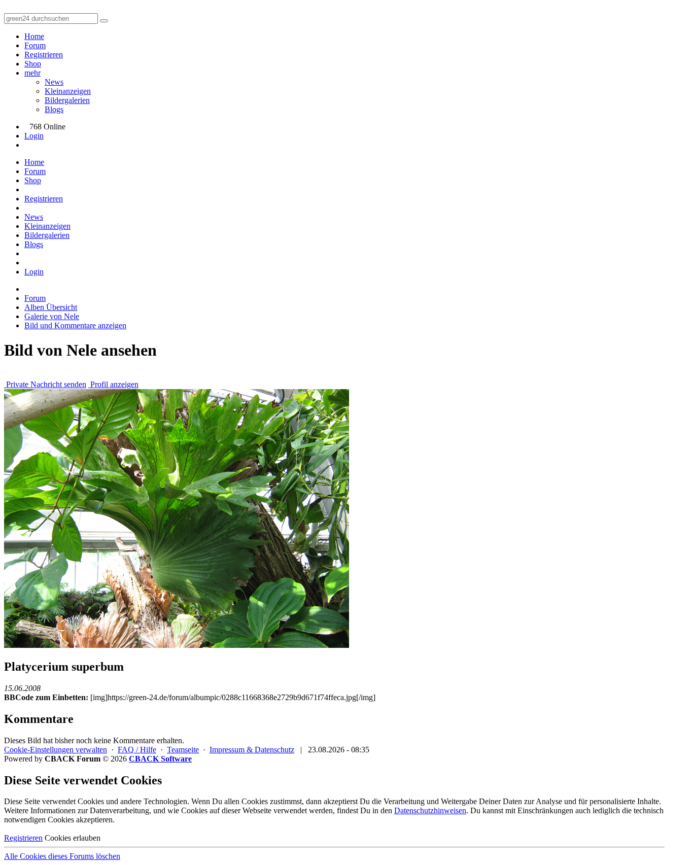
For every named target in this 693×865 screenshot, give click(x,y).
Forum (35, 45)
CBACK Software (160, 758)
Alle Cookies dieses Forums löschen (62, 856)
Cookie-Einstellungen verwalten (55, 749)
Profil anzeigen (113, 384)
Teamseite (183, 749)
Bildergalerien (67, 100)
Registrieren (43, 54)
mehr (32, 72)
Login (34, 135)
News (54, 82)
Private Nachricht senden (45, 384)
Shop (32, 63)
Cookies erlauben (72, 838)
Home (34, 36)
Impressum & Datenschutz (252, 749)
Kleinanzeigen (68, 91)
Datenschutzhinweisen (430, 810)
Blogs (54, 109)
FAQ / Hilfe (137, 749)
